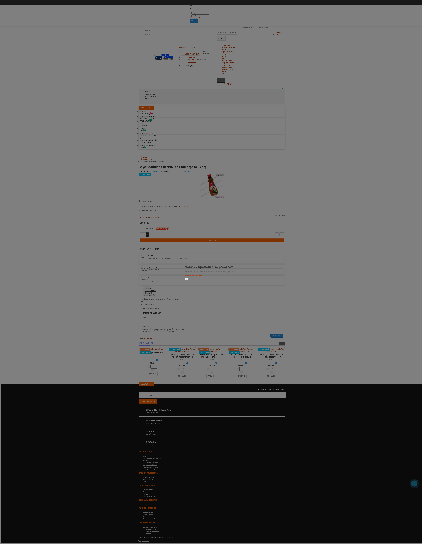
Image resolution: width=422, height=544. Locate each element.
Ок (186, 279)
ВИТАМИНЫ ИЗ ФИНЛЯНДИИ (194, 275)
